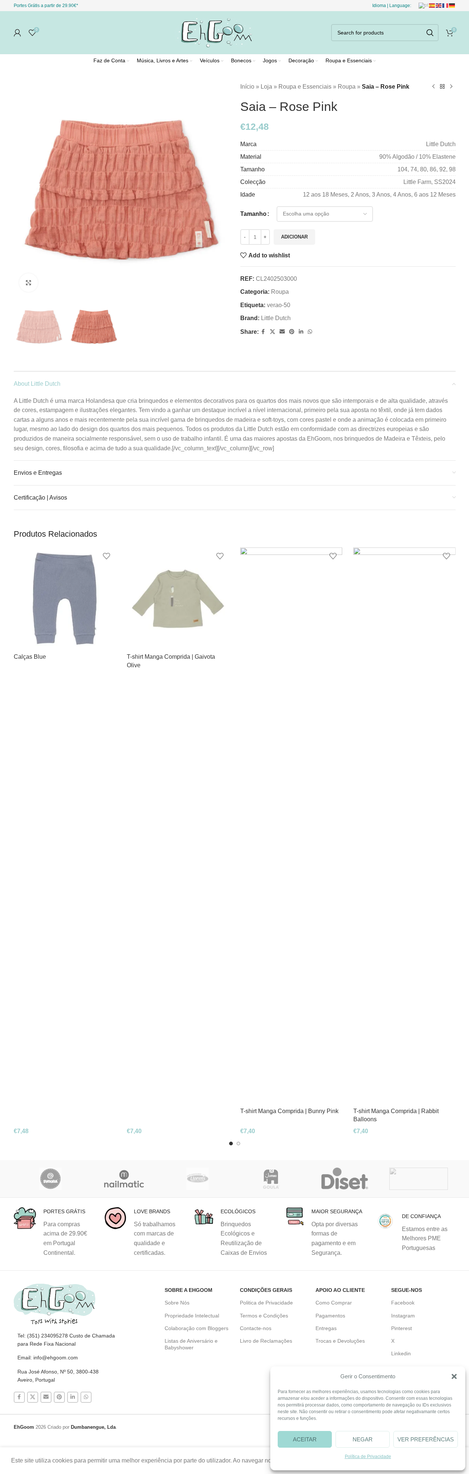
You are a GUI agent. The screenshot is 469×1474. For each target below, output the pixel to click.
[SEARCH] (430, 32)
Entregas (326, 1328)
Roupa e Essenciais (304, 86)
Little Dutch (276, 318)
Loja (266, 86)
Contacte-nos (255, 1328)
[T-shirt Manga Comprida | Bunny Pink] (291, 825)
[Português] (424, 5)
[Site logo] (213, 32)
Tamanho (253, 214)
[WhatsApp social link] (309, 332)
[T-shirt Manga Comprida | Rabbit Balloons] (404, 825)
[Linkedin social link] (301, 332)
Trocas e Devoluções (340, 1341)
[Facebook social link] (263, 332)
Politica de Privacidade (266, 1303)
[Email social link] (282, 332)
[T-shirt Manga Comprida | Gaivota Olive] (178, 598)
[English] (439, 5)
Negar (363, 1439)
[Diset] (345, 1178)
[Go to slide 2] (238, 1143)
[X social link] (272, 332)
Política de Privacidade (368, 1456)
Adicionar (294, 237)
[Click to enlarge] (28, 282)
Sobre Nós (177, 1303)
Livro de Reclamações (266, 1341)
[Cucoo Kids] (419, 1178)
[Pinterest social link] (292, 332)
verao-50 (278, 305)
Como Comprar (334, 1303)
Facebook (402, 1303)
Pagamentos (330, 1316)
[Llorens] (198, 1178)
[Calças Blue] (65, 598)
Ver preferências (425, 1439)
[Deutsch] (452, 5)
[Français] (445, 5)
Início (247, 86)
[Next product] (451, 86)
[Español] (432, 5)
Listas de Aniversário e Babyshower (191, 1344)
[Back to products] (442, 86)
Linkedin (401, 1353)
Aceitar (305, 1439)
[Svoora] (50, 1178)
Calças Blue (30, 657)
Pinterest (401, 1328)
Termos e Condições (264, 1316)
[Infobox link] (53, 1232)
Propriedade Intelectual (192, 1316)
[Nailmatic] (124, 1178)
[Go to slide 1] (231, 1143)
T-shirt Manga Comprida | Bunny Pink (289, 1111)
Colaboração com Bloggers (196, 1328)
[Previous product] (433, 86)
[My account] (17, 32)
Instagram (403, 1316)
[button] (454, 1376)
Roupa (347, 86)
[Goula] (271, 1178)
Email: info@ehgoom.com (47, 1358)
